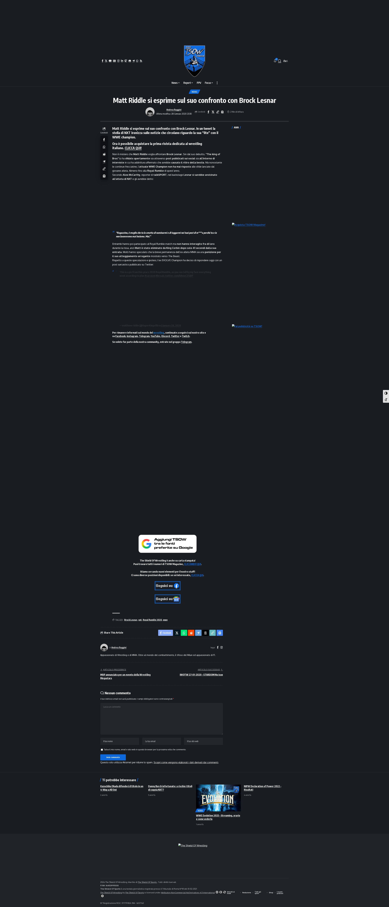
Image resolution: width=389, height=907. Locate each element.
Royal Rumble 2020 (152, 620)
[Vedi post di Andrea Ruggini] (150, 111)
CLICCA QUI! (133, 148)
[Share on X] (213, 111)
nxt (140, 620)
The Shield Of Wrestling (111, 892)
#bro (158, 275)
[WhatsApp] (137, 60)
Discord (165, 336)
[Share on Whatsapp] (104, 146)
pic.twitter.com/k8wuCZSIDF (177, 275)
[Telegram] (133, 60)
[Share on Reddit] (104, 154)
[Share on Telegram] (104, 161)
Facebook (120, 336)
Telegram (144, 336)
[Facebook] (102, 60)
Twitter (175, 336)
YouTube (155, 336)
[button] (279, 60)
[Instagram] (118, 60)
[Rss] (141, 60)
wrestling (158, 332)
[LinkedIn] (122, 60)
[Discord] (130, 60)
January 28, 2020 (172, 325)
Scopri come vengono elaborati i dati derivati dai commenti (186, 762)
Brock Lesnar (130, 620)
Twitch (185, 336)
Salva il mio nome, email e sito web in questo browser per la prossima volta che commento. (145, 749)
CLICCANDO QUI (192, 564)
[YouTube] (110, 60)
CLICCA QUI (197, 575)
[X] (106, 60)
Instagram (132, 336)
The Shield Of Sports (147, 882)
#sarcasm (150, 275)
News (194, 91)
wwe (165, 620)
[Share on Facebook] (208, 111)
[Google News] (114, 60)
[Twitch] (126, 60)
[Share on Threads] (205, 633)
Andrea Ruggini (173, 109)
